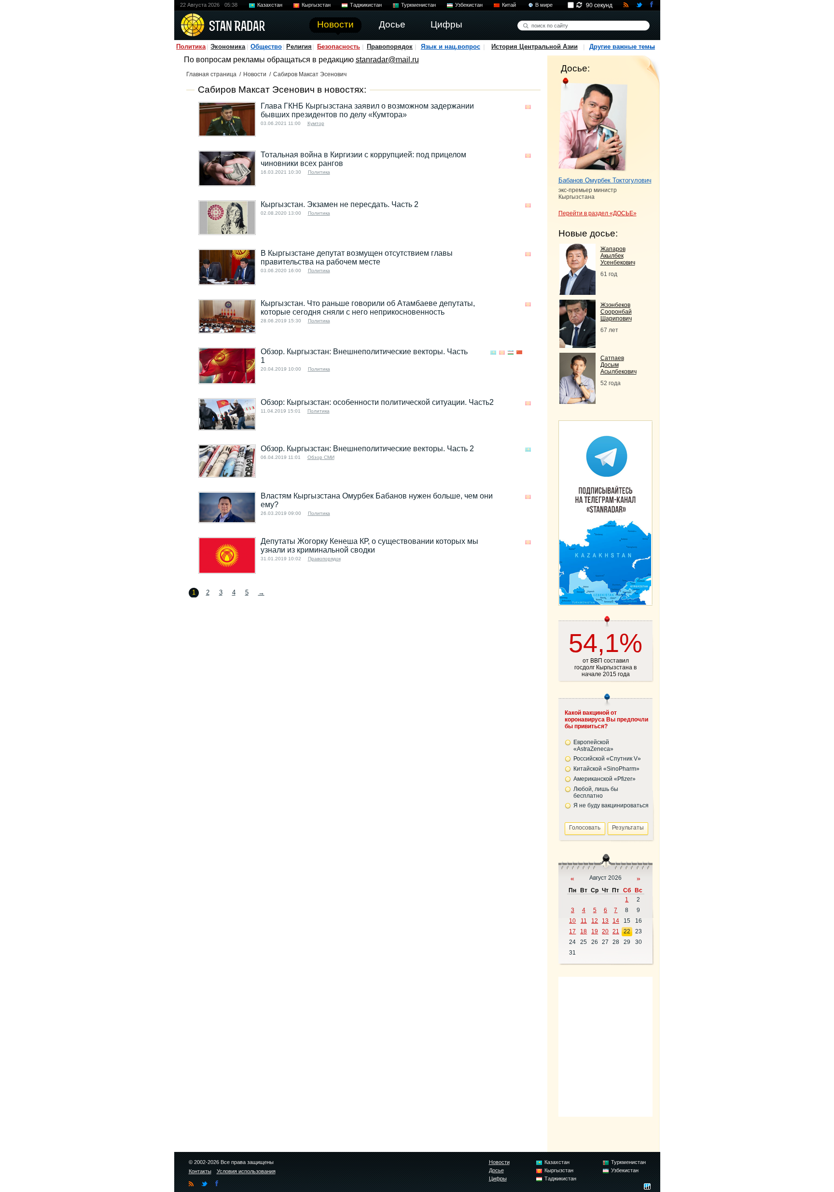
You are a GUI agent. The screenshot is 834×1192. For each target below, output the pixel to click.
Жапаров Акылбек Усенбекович (617, 256)
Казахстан (269, 5)
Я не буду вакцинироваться (611, 805)
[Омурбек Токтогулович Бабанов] (592, 124)
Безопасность (338, 46)
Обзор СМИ (320, 457)
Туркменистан (418, 5)
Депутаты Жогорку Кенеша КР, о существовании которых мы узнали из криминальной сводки (369, 545)
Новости (254, 74)
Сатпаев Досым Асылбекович (618, 365)
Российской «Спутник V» (607, 758)
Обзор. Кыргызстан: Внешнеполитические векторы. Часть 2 (367, 448)
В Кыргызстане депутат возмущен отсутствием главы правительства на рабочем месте (357, 257)
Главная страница (211, 74)
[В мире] (528, 352)
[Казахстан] (493, 352)
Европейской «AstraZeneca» (593, 745)
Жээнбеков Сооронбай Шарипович (616, 312)
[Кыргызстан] (528, 107)
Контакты (200, 1171)
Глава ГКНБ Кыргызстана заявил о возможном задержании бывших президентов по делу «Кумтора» (367, 110)
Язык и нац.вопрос (450, 46)
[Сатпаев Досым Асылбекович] (577, 401)
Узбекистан (469, 5)
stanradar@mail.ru (387, 59)
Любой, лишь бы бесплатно (595, 792)
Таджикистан (366, 5)
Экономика (227, 46)
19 (594, 931)
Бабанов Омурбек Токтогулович (605, 180)
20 (605, 931)
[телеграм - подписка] (605, 602)
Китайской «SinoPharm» (606, 768)
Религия (299, 46)
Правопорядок (390, 46)
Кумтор (315, 123)
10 (572, 920)
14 (615, 920)
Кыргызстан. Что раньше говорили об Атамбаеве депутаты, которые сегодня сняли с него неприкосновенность (368, 307)
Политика (191, 46)
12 (594, 920)
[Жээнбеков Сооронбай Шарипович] (577, 345)
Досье (496, 1170)
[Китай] (519, 352)
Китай (509, 5)
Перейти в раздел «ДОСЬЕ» (597, 213)
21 (615, 931)
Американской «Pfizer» (604, 779)
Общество (266, 46)
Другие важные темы (622, 46)
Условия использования (246, 1171)
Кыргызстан (316, 5)
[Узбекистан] (511, 352)
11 (584, 920)
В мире (544, 5)
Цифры (498, 1178)
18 (583, 931)
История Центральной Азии (534, 46)
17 (572, 931)
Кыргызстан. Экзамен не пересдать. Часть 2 (339, 204)
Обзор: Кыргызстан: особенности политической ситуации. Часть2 (377, 402)
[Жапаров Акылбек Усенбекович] (577, 292)
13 (605, 920)
